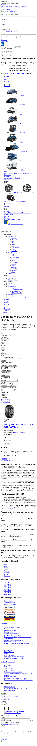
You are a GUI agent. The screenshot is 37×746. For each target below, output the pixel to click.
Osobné (22, 95)
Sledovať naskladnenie (19, 432)
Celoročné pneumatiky (10, 604)
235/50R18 (7, 592)
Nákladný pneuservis (15, 213)
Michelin (6, 572)
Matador (6, 568)
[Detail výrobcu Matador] (9, 612)
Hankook (7, 571)
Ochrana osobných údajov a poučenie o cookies (17, 637)
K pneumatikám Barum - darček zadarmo (16, 688)
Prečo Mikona (8, 650)
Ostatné (6, 206)
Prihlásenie (12, 11)
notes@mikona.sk (6, 699)
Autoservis (7, 216)
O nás (6, 78)
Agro (21, 142)
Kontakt (6, 79)
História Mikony (9, 652)
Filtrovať (3, 360)
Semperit (6, 569)
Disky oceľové (17, 192)
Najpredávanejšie (6, 399)
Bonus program (8, 632)
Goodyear (7, 576)
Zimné (18, 178)
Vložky (6, 179)
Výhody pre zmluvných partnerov (14, 656)
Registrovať (4, 40)
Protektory (7, 176)
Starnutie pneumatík (10, 676)
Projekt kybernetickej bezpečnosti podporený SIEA (18, 643)
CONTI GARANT (9, 687)
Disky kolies (7, 667)
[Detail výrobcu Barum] (9, 607)
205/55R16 (7, 584)
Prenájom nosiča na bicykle (12, 219)
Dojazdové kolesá (20, 201)
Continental (7, 564)
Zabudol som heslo (11, 31)
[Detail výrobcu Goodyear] (9, 617)
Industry (22, 132)
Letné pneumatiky (9, 601)
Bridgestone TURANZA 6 (19, 426)
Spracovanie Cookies (10, 641)
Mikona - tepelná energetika (12, 633)
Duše (5, 171)
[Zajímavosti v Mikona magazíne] (14, 711)
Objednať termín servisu (15, 224)
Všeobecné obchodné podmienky (13, 627)
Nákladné (22, 170)
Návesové (7, 178)
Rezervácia (4, 739)
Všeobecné (4, 624)
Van (21, 114)
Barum (6, 566)
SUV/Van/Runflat (9, 214)
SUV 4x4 (22, 104)
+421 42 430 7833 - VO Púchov (16, 73)
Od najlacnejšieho (6, 401)
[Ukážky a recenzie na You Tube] (6, 709)
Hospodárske (23, 151)
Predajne (6, 81)
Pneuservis (7, 211)
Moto (21, 123)
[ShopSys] (9, 724)
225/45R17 (7, 586)
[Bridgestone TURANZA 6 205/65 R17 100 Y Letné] (9, 417)
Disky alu (10, 278)
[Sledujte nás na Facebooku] (12, 713)
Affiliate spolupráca (9, 638)
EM (21, 160)
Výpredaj (3, 4)
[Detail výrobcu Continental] (9, 610)
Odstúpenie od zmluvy (10, 630)
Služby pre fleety (9, 655)
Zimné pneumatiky (9, 602)
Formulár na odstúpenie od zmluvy (14, 658)
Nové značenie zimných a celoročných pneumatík (18, 680)
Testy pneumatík (9, 668)
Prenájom (7, 218)
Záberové (13, 178)
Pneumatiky (7, 86)
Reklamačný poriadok (10, 629)
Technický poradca (8, 662)
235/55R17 (7, 589)
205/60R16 (7, 587)
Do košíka (7, 444)
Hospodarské (14, 173)
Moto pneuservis (26, 213)
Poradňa (6, 76)
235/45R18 (7, 591)
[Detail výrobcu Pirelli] (9, 620)
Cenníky (6, 653)
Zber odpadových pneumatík (12, 635)
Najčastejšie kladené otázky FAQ (13, 640)
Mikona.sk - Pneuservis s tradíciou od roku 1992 (14, 6)
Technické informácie (10, 670)
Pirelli (6, 574)
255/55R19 (7, 594)
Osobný (6, 213)
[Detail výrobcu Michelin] (9, 615)
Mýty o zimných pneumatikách (13, 672)
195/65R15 (7, 583)
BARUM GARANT (10, 690)
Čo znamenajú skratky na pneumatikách (15, 678)
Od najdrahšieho (5, 402)
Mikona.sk (10, 508)
